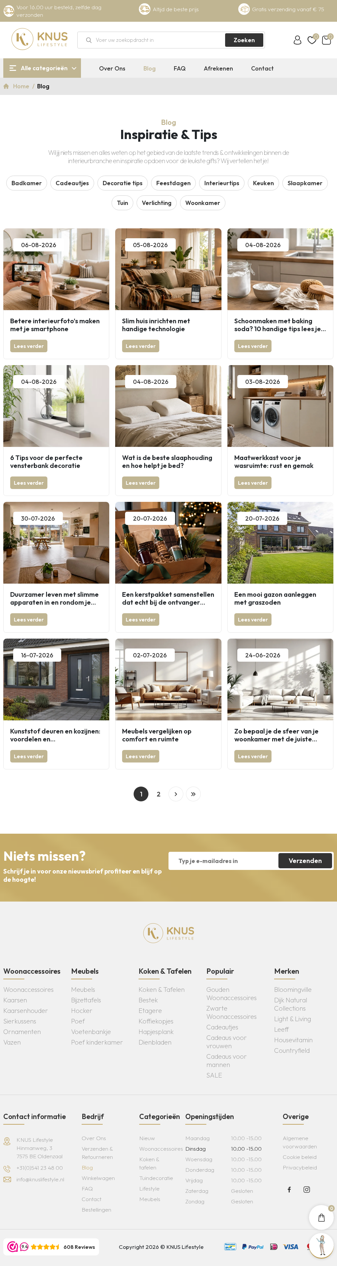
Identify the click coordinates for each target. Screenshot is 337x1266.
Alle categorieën (44, 68)
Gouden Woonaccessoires (231, 993)
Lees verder (29, 346)
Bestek (148, 1000)
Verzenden (305, 860)
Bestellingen (96, 1209)
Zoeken (244, 40)
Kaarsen (15, 1000)
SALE (214, 1075)
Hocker (81, 1010)
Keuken (263, 183)
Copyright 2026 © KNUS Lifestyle (161, 1246)
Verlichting (156, 203)
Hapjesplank (156, 1031)
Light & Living (292, 1019)
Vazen (12, 1042)
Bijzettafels (86, 1000)
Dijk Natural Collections (290, 1004)
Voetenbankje (91, 1031)
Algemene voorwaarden (300, 1142)
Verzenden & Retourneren (97, 1152)
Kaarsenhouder (25, 1010)
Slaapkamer (305, 183)
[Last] (193, 794)
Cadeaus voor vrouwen (226, 1041)
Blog (149, 68)
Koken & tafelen (149, 1163)
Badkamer (27, 183)
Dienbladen (155, 1042)
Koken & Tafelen (162, 989)
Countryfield (292, 1050)
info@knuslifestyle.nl (40, 1179)
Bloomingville (293, 989)
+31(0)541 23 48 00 (39, 1167)
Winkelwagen (98, 1177)
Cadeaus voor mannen (226, 1060)
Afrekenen (218, 68)
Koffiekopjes (156, 1021)
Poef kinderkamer (97, 1042)
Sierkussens (19, 1021)
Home (22, 86)
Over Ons (112, 68)
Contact (262, 68)
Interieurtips (221, 183)
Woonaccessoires (28, 989)
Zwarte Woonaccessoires (231, 1012)
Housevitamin (293, 1040)
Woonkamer (202, 203)
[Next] (175, 794)
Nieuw (147, 1138)
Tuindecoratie (156, 1177)
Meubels (83, 989)
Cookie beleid (300, 1156)
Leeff (281, 1029)
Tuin (122, 203)
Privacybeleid (300, 1167)
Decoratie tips (123, 183)
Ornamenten (22, 1031)
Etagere (150, 1010)
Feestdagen (173, 183)
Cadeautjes (72, 183)
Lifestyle (149, 1188)
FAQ (180, 68)
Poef (78, 1021)
